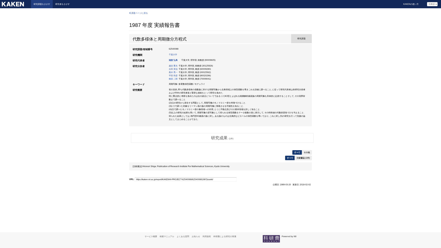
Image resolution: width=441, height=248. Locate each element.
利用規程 (207, 236)
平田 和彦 (173, 75)
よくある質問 (183, 236)
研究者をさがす (62, 4)
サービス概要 (151, 236)
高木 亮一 (173, 72)
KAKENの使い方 (411, 4)
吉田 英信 (173, 69)
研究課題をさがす (42, 4)
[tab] (222, 138)
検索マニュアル (167, 236)
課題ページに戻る (139, 13)
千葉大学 (173, 54)
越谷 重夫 (173, 66)
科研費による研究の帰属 (224, 236)
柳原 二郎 (173, 79)
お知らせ (196, 236)
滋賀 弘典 (173, 60)
